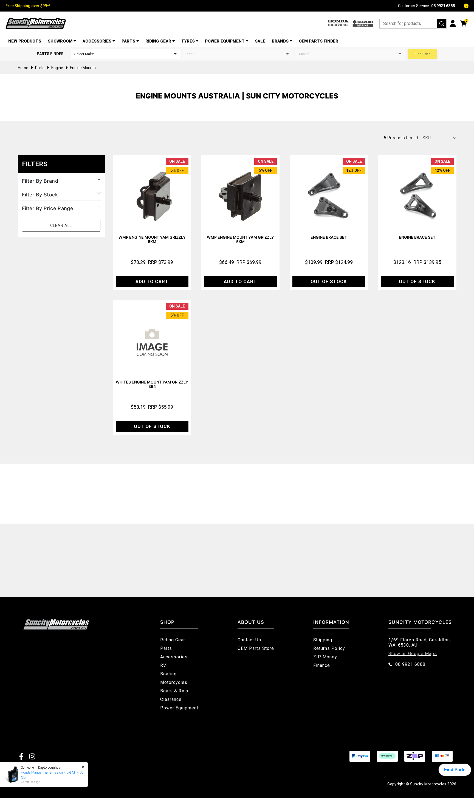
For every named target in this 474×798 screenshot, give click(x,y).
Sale (260, 41)
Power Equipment (225, 41)
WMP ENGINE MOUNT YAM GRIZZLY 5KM (152, 239)
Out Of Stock (329, 281)
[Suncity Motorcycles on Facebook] (21, 756)
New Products (24, 41)
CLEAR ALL (61, 225)
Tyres (188, 41)
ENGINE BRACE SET (329, 237)
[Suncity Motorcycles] (35, 23)
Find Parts (422, 54)
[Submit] (441, 23)
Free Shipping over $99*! (27, 6)
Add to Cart (152, 281)
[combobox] (413, 23)
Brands (280, 41)
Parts (128, 41)
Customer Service (426, 6)
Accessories (97, 41)
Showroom (60, 41)
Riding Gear (158, 41)
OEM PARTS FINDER (318, 41)
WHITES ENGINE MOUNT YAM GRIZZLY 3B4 (152, 384)
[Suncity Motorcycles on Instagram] (32, 756)
